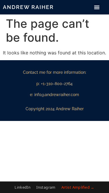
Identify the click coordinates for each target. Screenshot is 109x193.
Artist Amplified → (77, 187)
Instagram (46, 187)
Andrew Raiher (28, 7)
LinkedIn (23, 187)
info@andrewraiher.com (56, 94)
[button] (96, 7)
